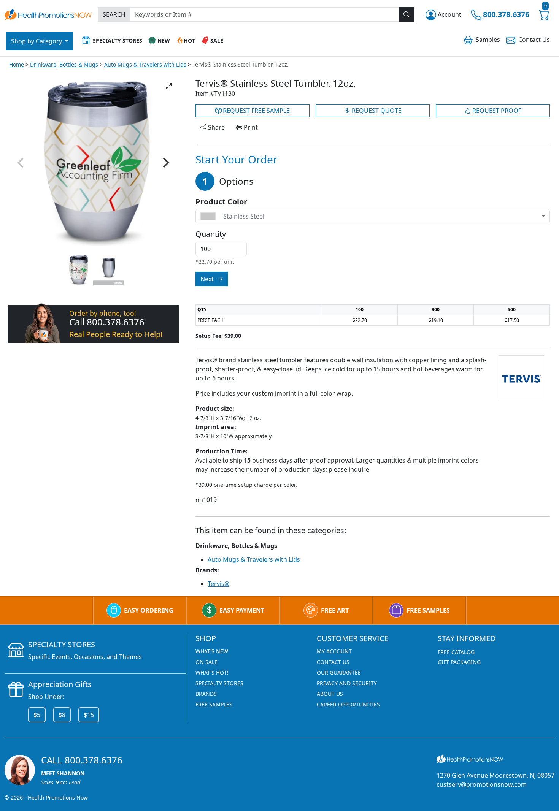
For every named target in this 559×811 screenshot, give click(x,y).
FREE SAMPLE (255, 110)
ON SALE (206, 661)
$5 (36, 715)
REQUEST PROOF (496, 110)
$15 (89, 715)
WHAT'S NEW (211, 651)
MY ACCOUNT (334, 651)
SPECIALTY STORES (219, 683)
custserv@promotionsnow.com (482, 784)
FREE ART (335, 610)
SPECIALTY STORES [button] (117, 40)
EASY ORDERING (148, 610)
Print (250, 127)
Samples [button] (488, 39)
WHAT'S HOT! (212, 672)
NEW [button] (163, 40)
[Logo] (48, 13)
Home (16, 64)
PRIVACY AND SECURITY (347, 683)
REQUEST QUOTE (376, 110)
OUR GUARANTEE (339, 672)
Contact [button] (534, 39)
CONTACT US (333, 661)
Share (215, 127)
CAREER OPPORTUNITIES (348, 704)
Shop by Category (37, 41)
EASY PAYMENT (241, 610)
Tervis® (218, 584)
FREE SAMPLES (428, 610)
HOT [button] (189, 40)
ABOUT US (330, 693)
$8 (62, 715)
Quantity (210, 234)
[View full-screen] (168, 86)
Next (207, 279)
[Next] (165, 162)
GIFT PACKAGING (459, 661)
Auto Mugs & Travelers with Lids (145, 64)
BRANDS (206, 693)
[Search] (406, 14)
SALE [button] (216, 40)
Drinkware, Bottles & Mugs (64, 64)
